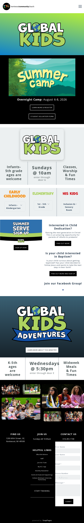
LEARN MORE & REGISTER (42, 107)
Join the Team (42, 463)
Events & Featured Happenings (42, 475)
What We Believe (42, 454)
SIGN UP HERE (21, 247)
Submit (68, 501)
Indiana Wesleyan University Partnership (42, 478)
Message (59, 483)
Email (57, 464)
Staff (42, 458)
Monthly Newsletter (42, 471)
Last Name (60, 455)
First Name (60, 447)
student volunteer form (42, 116)
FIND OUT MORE (63, 243)
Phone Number (61, 473)
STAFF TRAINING (42, 491)
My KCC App (42, 467)
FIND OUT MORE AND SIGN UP (63, 273)
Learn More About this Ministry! (42, 350)
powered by (42, 520)
